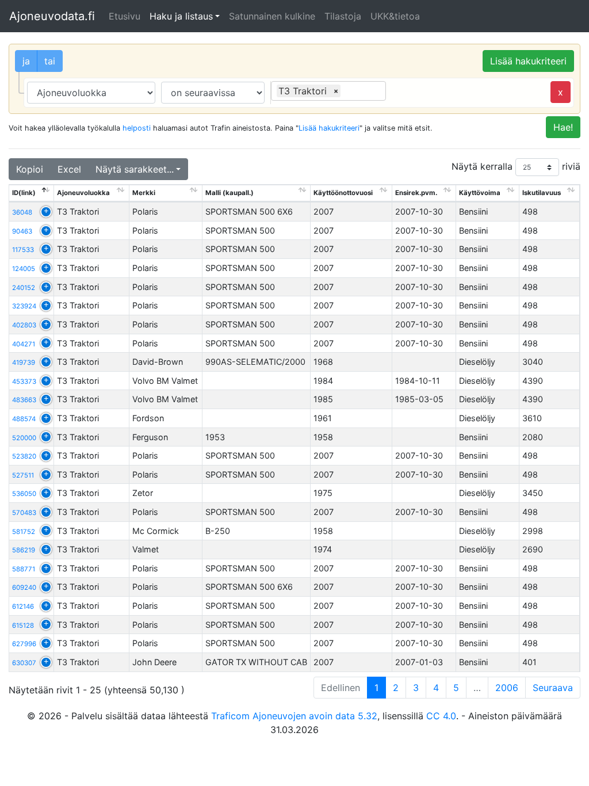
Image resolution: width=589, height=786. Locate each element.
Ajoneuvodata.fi (52, 16)
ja (26, 61)
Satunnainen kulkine (272, 16)
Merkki (143, 193)
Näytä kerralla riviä (516, 166)
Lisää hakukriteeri (528, 61)
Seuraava (553, 687)
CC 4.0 (441, 716)
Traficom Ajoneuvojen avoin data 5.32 (294, 716)
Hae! (563, 127)
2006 (506, 687)
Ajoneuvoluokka (83, 193)
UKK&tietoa (395, 16)
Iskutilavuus (541, 193)
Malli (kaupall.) (229, 193)
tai (49, 61)
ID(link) (24, 193)
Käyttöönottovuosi (343, 193)
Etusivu (124, 16)
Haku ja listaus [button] (181, 16)
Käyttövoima (479, 193)
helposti (137, 128)
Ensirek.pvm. (416, 193)
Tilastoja (342, 16)
